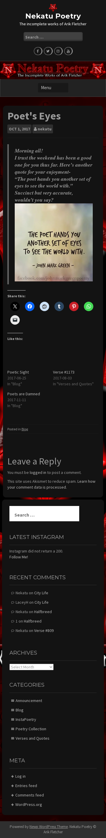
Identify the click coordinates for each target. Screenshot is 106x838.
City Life (41, 592)
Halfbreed (43, 611)
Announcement (29, 700)
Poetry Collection (31, 728)
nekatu (45, 129)
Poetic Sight (18, 372)
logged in (38, 472)
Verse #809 (44, 630)
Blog (24, 429)
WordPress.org (28, 804)
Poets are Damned (23, 393)
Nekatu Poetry (53, 16)
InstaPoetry (26, 719)
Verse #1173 (63, 372)
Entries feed (26, 785)
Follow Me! (18, 557)
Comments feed (29, 795)
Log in (20, 776)
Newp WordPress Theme (48, 826)
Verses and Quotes (32, 738)
